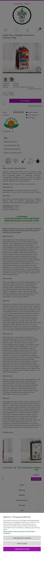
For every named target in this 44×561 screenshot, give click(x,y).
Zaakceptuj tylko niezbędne (22, 538)
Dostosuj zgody (22, 543)
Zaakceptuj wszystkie (22, 549)
